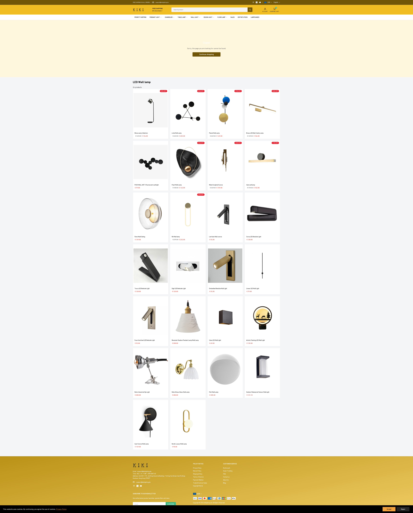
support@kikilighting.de (162, 2)
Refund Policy (197, 471)
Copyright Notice (198, 486)
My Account (226, 468)
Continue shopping (206, 54)
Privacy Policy (61, 509)
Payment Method (198, 480)
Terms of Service (198, 477)
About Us (226, 480)
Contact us (226, 477)
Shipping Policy (197, 474)
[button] (270, 2)
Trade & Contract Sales (200, 483)
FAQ (224, 474)
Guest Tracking (227, 471)
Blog (224, 483)
